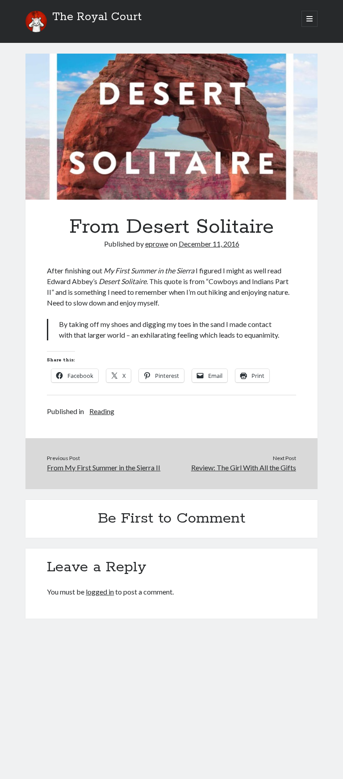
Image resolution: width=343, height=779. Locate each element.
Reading (101, 411)
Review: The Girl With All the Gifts (243, 467)
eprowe (156, 243)
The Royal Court (97, 17)
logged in (100, 591)
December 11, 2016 (209, 243)
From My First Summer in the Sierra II (103, 467)
